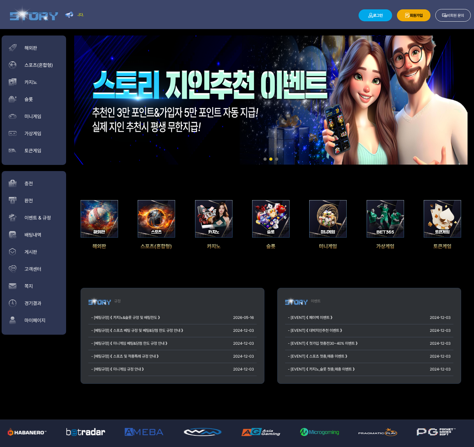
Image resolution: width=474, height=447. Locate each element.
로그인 (378, 15)
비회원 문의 (455, 15)
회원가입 (416, 15)
